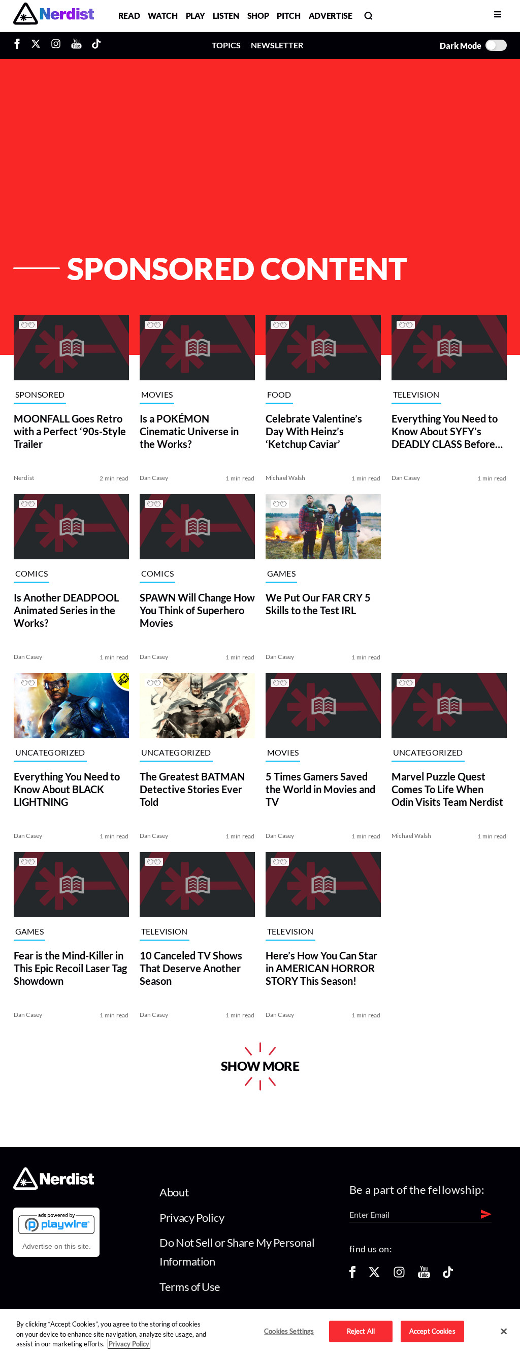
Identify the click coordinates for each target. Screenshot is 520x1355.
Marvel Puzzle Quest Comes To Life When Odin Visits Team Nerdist (447, 789)
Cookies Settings (289, 1331)
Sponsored (39, 394)
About (173, 1192)
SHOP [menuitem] (258, 15)
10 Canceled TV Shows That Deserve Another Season (190, 968)
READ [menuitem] (129, 15)
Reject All (361, 1331)
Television (416, 394)
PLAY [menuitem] (195, 15)
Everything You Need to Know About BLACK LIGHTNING (66, 789)
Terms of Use (189, 1286)
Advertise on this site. (56, 1246)
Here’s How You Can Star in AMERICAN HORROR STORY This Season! (321, 968)
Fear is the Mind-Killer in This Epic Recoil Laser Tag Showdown (69, 968)
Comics (31, 573)
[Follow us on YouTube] (424, 1275)
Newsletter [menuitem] (277, 45)
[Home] (53, 1187)
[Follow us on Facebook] (352, 1275)
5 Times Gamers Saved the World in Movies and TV (320, 789)
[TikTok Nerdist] (96, 45)
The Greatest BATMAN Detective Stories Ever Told (191, 789)
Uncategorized (50, 752)
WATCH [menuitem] (162, 15)
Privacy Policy (191, 1217)
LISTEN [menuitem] (226, 15)
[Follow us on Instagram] (399, 1275)
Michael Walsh (285, 477)
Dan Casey (153, 477)
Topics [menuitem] (226, 45)
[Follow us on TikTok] (448, 1275)
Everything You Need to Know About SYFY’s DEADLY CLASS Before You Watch (445, 431)
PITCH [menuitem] (288, 15)
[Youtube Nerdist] (76, 45)
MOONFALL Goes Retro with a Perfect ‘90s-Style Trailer (69, 431)
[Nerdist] (53, 15)
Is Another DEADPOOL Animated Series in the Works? (65, 610)
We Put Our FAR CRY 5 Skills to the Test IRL (317, 603)
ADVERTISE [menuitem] (330, 15)
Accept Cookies (432, 1331)
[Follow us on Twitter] (374, 1275)
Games (281, 573)
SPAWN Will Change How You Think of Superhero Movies (196, 610)
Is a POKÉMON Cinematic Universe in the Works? (188, 431)
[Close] (504, 1331)
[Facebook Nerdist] (19, 45)
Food (279, 394)
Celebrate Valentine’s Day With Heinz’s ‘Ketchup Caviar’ (313, 431)
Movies (157, 394)
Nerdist (23, 477)
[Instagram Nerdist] (56, 45)
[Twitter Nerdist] (36, 45)
